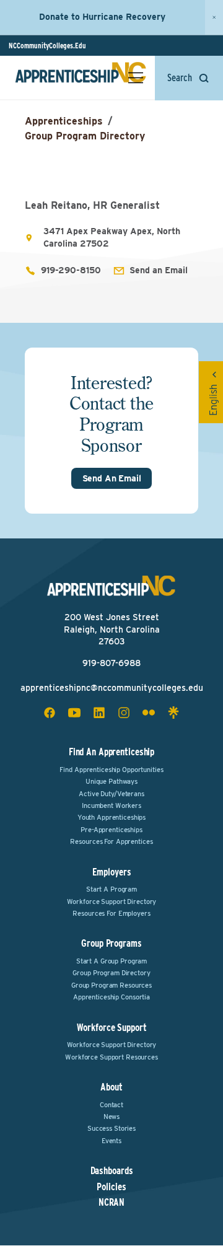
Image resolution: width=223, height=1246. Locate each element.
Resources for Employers (111, 913)
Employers (111, 872)
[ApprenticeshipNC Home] (80, 77)
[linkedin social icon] (99, 712)
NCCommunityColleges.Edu (47, 45)
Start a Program (111, 889)
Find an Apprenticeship (111, 752)
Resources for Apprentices (111, 841)
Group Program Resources (111, 985)
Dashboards (111, 1171)
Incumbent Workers (111, 805)
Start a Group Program (111, 961)
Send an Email (158, 270)
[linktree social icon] (173, 712)
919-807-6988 (111, 663)
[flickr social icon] (148, 712)
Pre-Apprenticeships (111, 829)
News (111, 1116)
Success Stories (111, 1128)
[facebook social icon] (49, 712)
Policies (111, 1187)
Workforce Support (112, 1027)
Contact (111, 1104)
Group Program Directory (85, 136)
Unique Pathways (111, 781)
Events (111, 1140)
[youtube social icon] (74, 712)
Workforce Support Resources (111, 1057)
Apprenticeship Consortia (111, 997)
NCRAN (111, 1202)
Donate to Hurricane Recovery (102, 17)
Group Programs (111, 943)
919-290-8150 (71, 270)
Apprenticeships (64, 121)
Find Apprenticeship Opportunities (111, 769)
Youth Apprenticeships (111, 817)
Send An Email (111, 478)
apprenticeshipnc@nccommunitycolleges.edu (111, 688)
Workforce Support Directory (112, 901)
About (111, 1087)
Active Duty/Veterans (111, 793)
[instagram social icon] (124, 712)
